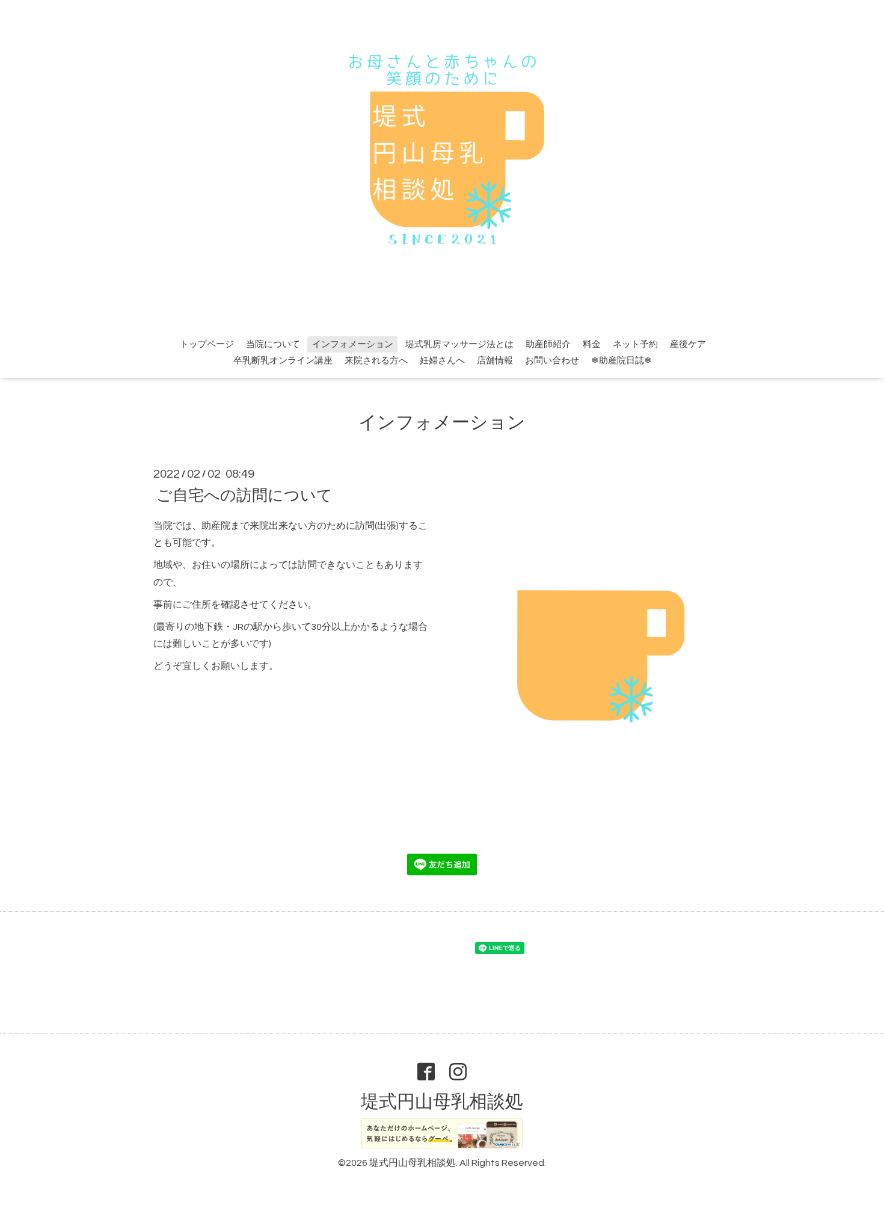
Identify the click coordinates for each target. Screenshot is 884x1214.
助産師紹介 (548, 344)
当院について (273, 344)
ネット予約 (635, 344)
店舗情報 (495, 360)
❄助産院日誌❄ (621, 360)
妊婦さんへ (442, 360)
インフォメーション (352, 344)
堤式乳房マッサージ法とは (459, 344)
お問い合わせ (552, 360)
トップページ (207, 344)
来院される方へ (376, 360)
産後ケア (688, 344)
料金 (592, 344)
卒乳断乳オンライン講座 (283, 360)
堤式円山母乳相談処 (442, 1101)
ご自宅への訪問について (244, 495)
